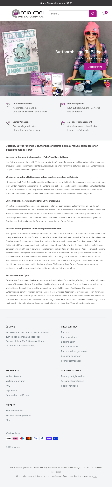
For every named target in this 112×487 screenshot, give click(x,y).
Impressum (11, 390)
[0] (104, 13)
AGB (8, 385)
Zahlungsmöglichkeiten (73, 376)
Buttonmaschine (69, 346)
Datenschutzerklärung (17, 395)
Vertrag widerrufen (15, 380)
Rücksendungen (69, 385)
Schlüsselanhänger (71, 355)
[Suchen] (93, 13)
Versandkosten (54, 467)
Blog (8, 420)
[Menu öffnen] (7, 14)
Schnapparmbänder (71, 360)
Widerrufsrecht (14, 376)
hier (95, 476)
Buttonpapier (68, 341)
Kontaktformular (14, 410)
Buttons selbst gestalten (74, 351)
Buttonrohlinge (69, 337)
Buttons (65, 332)
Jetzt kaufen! (95, 66)
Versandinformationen (72, 380)
